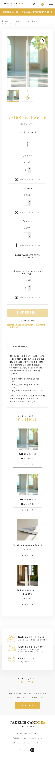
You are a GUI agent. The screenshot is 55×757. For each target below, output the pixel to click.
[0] (42, 5)
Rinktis (27, 465)
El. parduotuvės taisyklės (27, 743)
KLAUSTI (27, 705)
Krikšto (31, 21)
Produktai (19, 21)
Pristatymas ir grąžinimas (27, 738)
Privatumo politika (27, 733)
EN (34, 4)
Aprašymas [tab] (20, 346)
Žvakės (6, 21)
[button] (42, 40)
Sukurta (24, 750)
